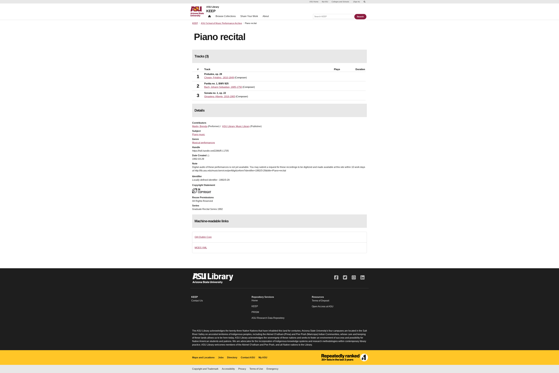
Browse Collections (226, 16)
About (266, 16)
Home (255, 300)
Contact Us (197, 300)
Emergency (272, 369)
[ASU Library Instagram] (353, 277)
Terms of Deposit (320, 300)
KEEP (210, 11)
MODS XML (201, 247)
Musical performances (203, 142)
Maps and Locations (203, 357)
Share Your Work (249, 16)
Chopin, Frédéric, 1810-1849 (219, 77)
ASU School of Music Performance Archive (221, 23)
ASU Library (212, 7)
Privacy (242, 369)
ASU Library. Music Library (236, 126)
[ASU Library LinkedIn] (362, 277)
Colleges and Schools (340, 2)
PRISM (255, 312)
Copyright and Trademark (205, 369)
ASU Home (313, 2)
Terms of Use (256, 369)
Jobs (221, 357)
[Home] (198, 11)
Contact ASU (248, 357)
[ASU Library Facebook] (336, 277)
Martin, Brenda (199, 126)
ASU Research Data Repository (268, 318)
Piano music (198, 134)
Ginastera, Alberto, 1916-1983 (219, 96)
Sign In (356, 2)
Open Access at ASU (322, 306)
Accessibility (228, 369)
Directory (232, 357)
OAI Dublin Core (203, 237)
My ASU (325, 2)
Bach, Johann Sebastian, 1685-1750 (223, 87)
